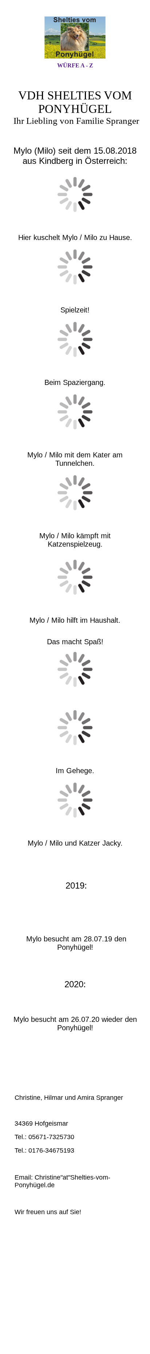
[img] (75, 37)
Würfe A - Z (75, 65)
